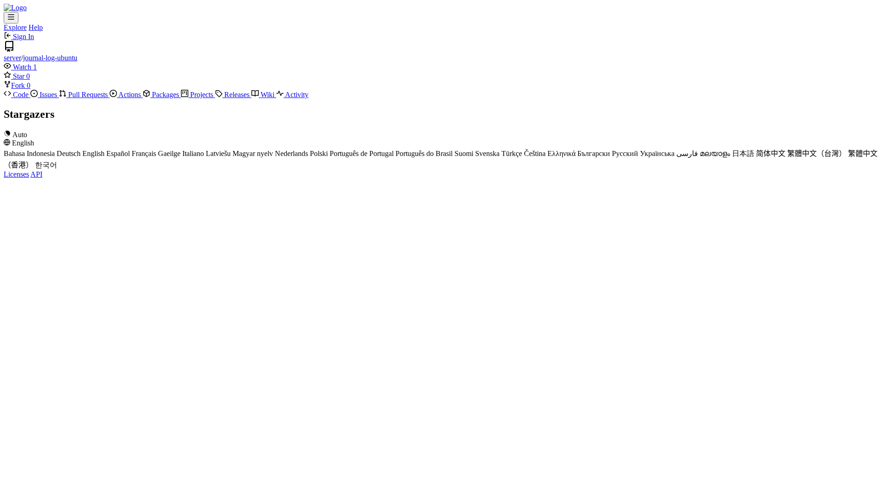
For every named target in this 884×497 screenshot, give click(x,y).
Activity (296, 94)
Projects (201, 94)
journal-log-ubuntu (50, 58)
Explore (15, 27)
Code (20, 94)
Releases (236, 94)
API (36, 174)
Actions (130, 94)
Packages (165, 94)
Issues (48, 94)
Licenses (16, 174)
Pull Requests (88, 94)
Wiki (267, 94)
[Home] (15, 8)
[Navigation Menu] (11, 17)
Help (36, 27)
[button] (18, 67)
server (12, 58)
